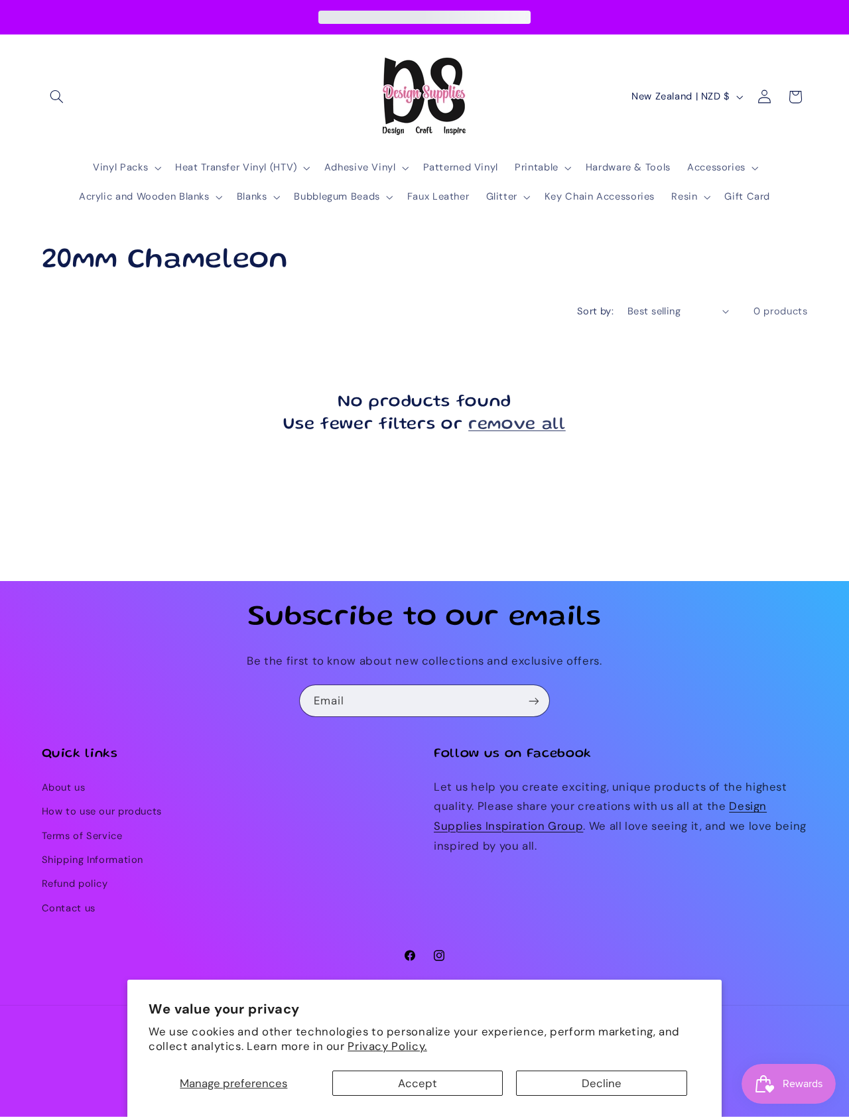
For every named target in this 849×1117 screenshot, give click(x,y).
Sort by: (595, 311)
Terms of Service (82, 835)
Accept (417, 1083)
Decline (601, 1083)
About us (64, 787)
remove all (517, 424)
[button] (57, 97)
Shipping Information (93, 859)
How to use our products (102, 811)
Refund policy (75, 883)
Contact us (69, 908)
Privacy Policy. (387, 1046)
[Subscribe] (534, 701)
